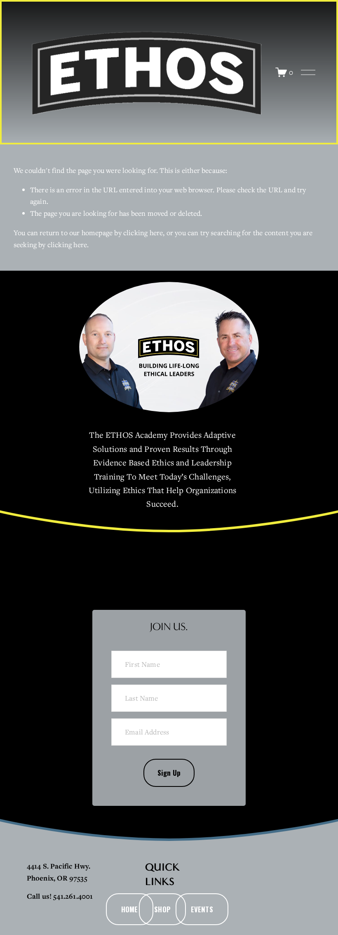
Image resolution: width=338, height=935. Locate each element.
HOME (129, 909)
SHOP (162, 909)
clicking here (143, 232)
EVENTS (202, 909)
